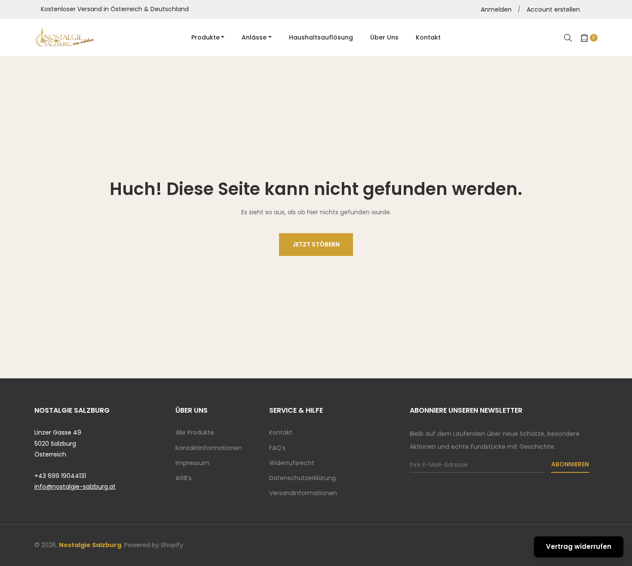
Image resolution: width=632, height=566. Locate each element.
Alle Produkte (194, 432)
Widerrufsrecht (291, 463)
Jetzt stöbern (316, 244)
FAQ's (277, 448)
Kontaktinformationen (208, 448)
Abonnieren (570, 464)
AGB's (183, 478)
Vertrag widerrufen (578, 546)
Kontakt (280, 432)
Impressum (192, 463)
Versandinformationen (303, 493)
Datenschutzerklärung (302, 478)
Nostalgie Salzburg (90, 545)
